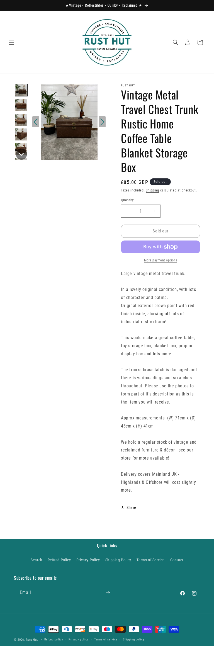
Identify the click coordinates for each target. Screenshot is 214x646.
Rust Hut (32, 640)
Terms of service (105, 639)
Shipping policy (134, 639)
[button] (12, 42)
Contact (176, 560)
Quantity (127, 200)
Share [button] (131, 507)
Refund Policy (59, 560)
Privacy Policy (88, 560)
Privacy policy (79, 639)
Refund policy (53, 639)
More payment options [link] (160, 260)
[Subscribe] (108, 592)
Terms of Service (151, 560)
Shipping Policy (118, 560)
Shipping (152, 190)
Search (36, 560)
